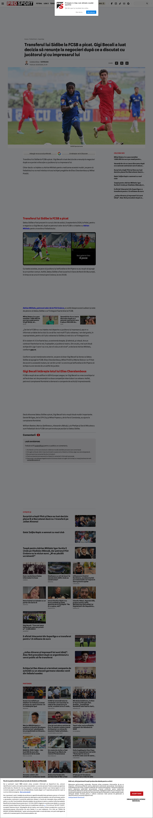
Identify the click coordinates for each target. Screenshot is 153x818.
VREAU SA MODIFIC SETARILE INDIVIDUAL (136, 799)
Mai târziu (79, 12)
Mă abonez (91, 12)
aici (45, 805)
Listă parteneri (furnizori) (76, 797)
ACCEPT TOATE (136, 793)
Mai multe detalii (25, 792)
